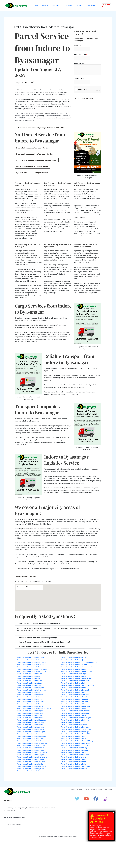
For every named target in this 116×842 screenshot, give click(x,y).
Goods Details (79, 63)
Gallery (79, 5)
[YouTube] (86, 799)
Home (36, 5)
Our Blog (55, 5)
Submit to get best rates (84, 98)
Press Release (91, 5)
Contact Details (80, 78)
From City (78, 45)
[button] (106, 5)
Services (45, 5)
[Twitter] (77, 799)
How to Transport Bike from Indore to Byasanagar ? (38, 638)
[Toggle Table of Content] (31, 82)
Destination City (80, 54)
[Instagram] (105, 799)
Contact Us (68, 5)
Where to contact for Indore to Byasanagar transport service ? (42, 646)
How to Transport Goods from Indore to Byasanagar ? (39, 623)
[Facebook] (96, 799)
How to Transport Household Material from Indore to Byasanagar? (44, 642)
